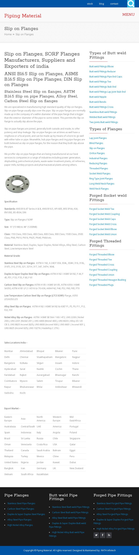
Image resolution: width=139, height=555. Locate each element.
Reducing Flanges (98, 163)
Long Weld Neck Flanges (101, 183)
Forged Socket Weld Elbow (103, 229)
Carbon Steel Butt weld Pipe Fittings (70, 512)
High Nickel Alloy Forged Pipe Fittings (115, 528)
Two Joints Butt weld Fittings (103, 122)
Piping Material (22, 16)
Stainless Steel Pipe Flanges (21, 503)
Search (131, 3)
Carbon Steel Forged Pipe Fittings (114, 508)
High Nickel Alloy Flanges (20, 525)
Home (8, 34)
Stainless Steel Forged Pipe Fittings (114, 503)
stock (90, 3)
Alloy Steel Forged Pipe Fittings (112, 514)
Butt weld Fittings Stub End (102, 86)
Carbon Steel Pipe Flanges (20, 508)
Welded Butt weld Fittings (102, 117)
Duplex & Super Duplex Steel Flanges (26, 514)
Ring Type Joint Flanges (101, 178)
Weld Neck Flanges (99, 188)
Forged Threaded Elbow (101, 254)
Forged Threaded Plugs (101, 284)
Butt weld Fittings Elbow (101, 66)
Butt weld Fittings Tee (100, 81)
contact (114, 3)
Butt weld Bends (97, 101)
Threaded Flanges (98, 168)
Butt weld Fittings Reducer (102, 71)
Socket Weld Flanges (99, 173)
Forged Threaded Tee (100, 259)
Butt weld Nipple (97, 96)
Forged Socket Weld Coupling (104, 214)
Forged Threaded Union (101, 274)
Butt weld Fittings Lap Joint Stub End (107, 91)
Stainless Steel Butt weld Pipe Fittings (70, 507)
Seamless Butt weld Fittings (103, 112)
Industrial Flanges (98, 158)
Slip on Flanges (97, 148)
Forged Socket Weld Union (103, 234)
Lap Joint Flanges (98, 138)
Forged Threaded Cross (101, 264)
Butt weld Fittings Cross (101, 107)
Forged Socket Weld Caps (102, 219)
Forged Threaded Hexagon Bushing (107, 279)
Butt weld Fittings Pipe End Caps (105, 76)
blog (101, 3)
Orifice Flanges (97, 153)
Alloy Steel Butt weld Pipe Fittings (69, 517)
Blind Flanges (96, 143)
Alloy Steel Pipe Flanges (19, 519)
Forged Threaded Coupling (103, 269)
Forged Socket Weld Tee (101, 208)
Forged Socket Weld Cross (102, 224)
